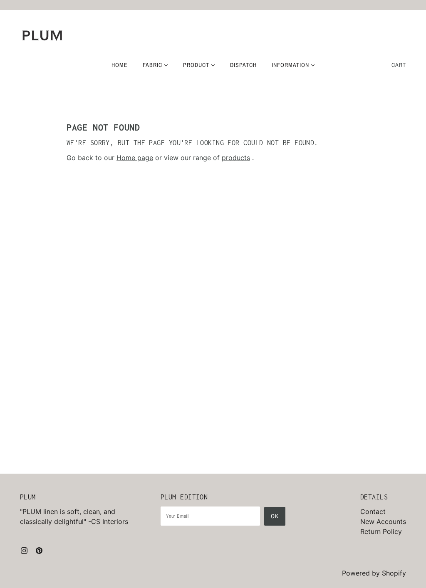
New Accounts (383, 521)
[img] (24, 549)
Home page (134, 157)
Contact (373, 511)
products (236, 157)
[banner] (42, 35)
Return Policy (381, 531)
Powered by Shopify (374, 573)
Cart (398, 65)
